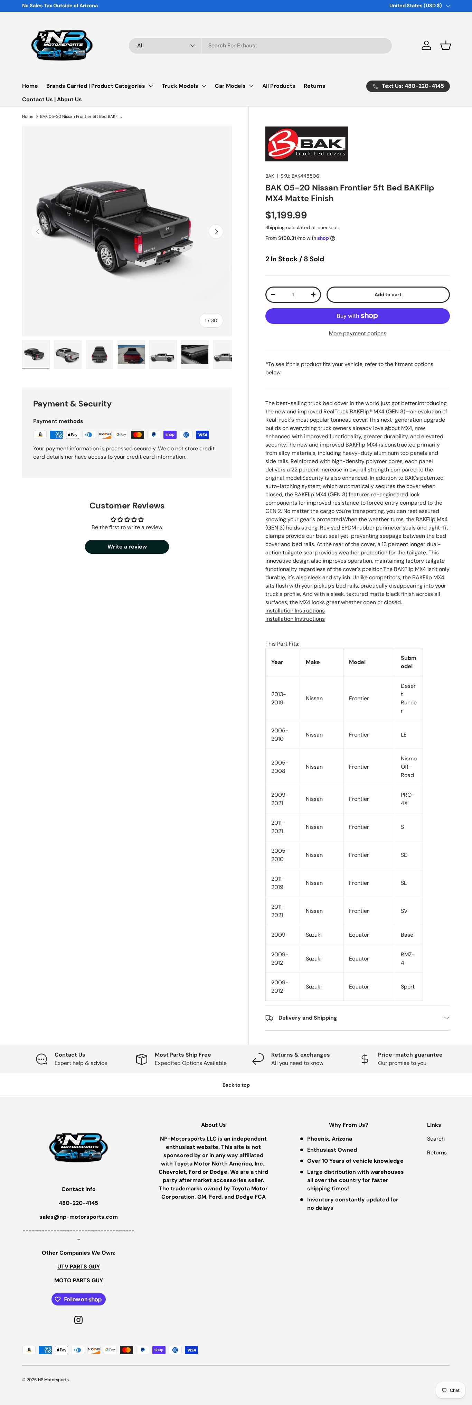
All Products (278, 86)
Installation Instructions (295, 610)
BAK (269, 176)
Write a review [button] (127, 546)
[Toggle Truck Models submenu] (204, 86)
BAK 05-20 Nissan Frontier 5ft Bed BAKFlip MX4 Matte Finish (81, 116)
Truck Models (180, 86)
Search (436, 1138)
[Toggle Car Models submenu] (251, 86)
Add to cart (388, 294)
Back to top (236, 1085)
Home (30, 86)
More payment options (357, 333)
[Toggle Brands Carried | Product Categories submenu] (151, 86)
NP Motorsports (53, 1380)
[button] (445, 45)
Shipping (275, 227)
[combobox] (260, 45)
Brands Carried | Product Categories (95, 86)
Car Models (230, 86)
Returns (314, 86)
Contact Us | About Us (52, 99)
